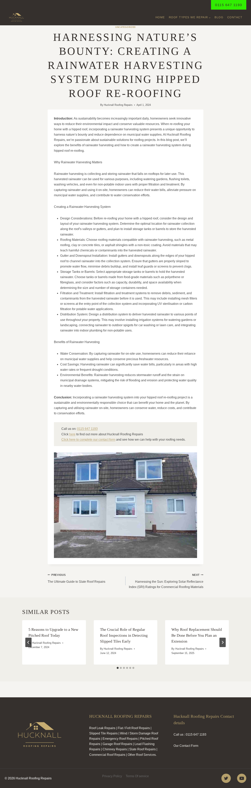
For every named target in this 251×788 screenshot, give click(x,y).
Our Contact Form (186, 745)
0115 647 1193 (228, 5)
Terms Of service (137, 776)
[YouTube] (241, 778)
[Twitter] (226, 778)
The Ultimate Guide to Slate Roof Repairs (76, 578)
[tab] (118, 668)
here (72, 434)
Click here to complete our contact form (88, 439)
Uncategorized (125, 27)
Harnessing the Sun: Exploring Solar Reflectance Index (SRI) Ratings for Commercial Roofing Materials (166, 581)
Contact (235, 17)
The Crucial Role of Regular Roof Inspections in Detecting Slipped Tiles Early (124, 635)
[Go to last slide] (28, 642)
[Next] (222, 642)
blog (219, 17)
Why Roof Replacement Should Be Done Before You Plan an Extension (196, 635)
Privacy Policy (112, 776)
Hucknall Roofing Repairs (118, 104)
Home (160, 17)
